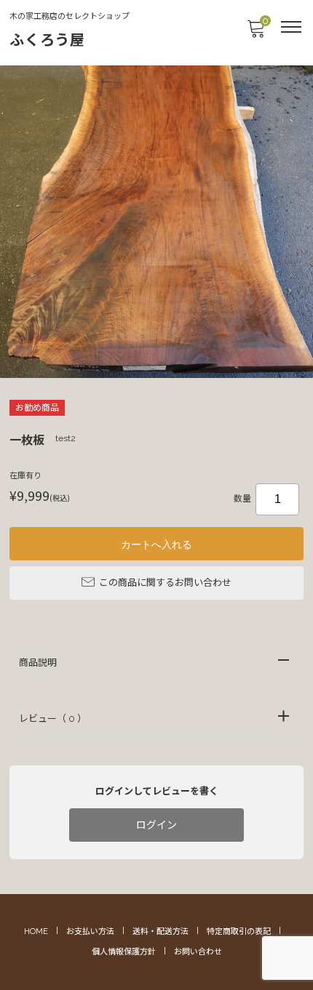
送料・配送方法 (160, 931)
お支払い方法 (90, 931)
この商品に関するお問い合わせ (165, 582)
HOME (36, 931)
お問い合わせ (198, 952)
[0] (255, 33)
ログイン (156, 825)
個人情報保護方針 (124, 952)
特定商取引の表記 (239, 931)
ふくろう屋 (47, 40)
